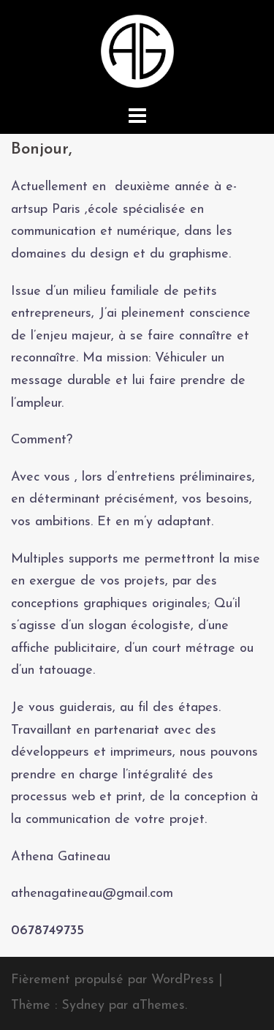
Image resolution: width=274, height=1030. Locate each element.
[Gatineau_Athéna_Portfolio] (137, 50)
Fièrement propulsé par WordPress (112, 980)
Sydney (82, 1005)
